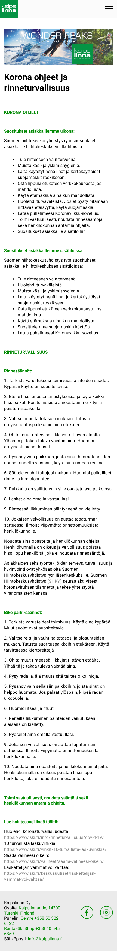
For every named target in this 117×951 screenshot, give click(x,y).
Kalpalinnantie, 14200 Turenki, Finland (32, 910)
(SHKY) (54, 581)
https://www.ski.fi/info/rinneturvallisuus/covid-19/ (54, 837)
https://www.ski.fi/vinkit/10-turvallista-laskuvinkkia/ (55, 849)
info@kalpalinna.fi (45, 938)
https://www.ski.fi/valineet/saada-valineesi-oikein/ (54, 861)
